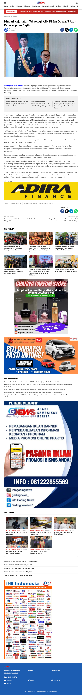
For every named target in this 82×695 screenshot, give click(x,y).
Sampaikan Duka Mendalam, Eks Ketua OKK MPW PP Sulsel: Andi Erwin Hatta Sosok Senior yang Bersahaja (39, 249)
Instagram (57, 680)
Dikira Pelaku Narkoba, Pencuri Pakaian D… (16, 533)
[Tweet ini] (67, 30)
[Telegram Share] (71, 30)
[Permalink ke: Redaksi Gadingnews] (6, 29)
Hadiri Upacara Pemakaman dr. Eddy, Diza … (18, 572)
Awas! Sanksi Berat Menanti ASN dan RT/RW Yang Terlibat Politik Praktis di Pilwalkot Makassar (17, 104)
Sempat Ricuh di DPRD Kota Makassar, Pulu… (19, 575)
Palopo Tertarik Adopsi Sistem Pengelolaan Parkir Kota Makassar (66, 270)
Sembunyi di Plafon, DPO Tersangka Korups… (38, 552)
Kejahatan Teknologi (30, 203)
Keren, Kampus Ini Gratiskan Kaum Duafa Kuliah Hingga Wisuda (19, 219)
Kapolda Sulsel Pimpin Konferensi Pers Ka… (14, 552)
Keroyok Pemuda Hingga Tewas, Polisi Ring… (40, 533)
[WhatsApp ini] (76, 30)
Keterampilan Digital (46, 203)
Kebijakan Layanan (11, 673)
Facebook (9, 680)
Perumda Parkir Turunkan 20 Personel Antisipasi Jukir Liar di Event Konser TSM (14, 271)
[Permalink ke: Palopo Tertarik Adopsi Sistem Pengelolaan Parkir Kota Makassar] (66, 261)
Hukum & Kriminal (11, 530)
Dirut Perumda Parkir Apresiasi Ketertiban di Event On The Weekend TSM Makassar (64, 248)
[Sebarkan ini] (62, 30)
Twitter (32, 680)
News (18, 530)
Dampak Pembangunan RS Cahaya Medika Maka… (21, 561)
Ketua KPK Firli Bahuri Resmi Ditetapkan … (63, 533)
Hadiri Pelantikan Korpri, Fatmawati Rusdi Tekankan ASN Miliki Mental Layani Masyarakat (40, 104)
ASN (6, 203)
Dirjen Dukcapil (16, 203)
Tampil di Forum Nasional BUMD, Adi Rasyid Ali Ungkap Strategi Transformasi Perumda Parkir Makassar (39, 272)
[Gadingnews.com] (41, 3)
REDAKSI (30, 670)
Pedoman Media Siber (12, 670)
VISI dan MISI (55, 670)
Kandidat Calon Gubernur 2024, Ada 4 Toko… (19, 568)
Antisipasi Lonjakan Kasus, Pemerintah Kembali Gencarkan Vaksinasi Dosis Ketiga (63, 219)
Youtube (8, 683)
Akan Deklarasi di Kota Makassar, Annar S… (18, 565)
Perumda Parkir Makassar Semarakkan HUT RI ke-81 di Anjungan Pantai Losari (13, 248)
